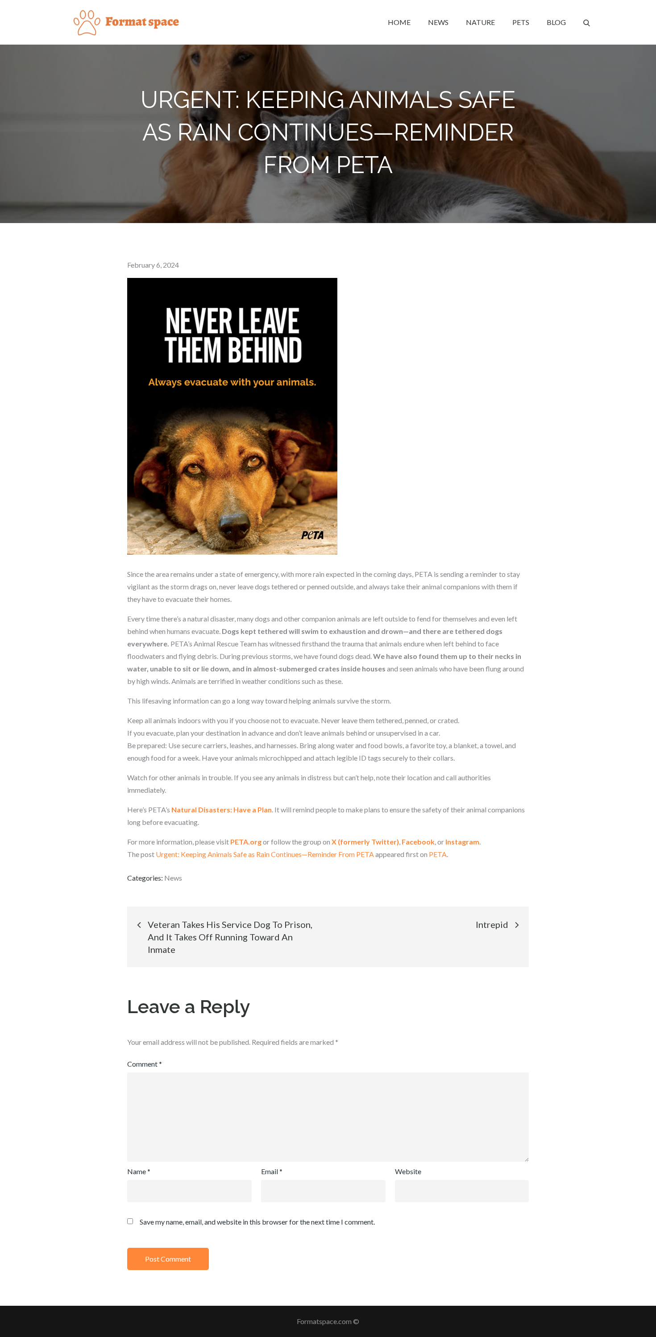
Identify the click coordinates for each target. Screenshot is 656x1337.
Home (399, 22)
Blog (556, 22)
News (438, 22)
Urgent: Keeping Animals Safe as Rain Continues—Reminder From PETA (265, 854)
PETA (438, 854)
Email (271, 1171)
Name (138, 1171)
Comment (144, 1064)
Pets (520, 22)
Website (408, 1171)
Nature (480, 22)
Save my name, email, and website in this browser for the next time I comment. (257, 1221)
